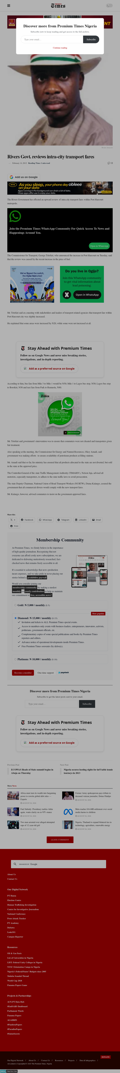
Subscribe (91, 39)
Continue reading (60, 47)
